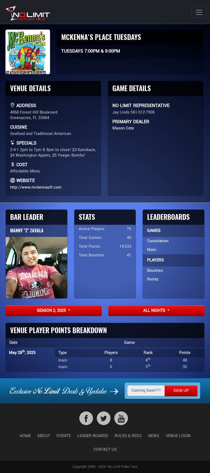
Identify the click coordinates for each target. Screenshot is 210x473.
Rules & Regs (128, 436)
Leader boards (92, 436)
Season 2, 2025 (52, 310)
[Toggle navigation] (199, 12)
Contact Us (105, 449)
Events (64, 436)
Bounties (155, 270)
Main (151, 250)
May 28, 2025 (22, 353)
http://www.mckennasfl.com (36, 187)
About (43, 436)
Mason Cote (123, 128)
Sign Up (181, 391)
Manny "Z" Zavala (26, 230)
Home (25, 436)
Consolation (157, 241)
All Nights (154, 310)
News (153, 436)
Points (153, 279)
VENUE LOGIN (178, 436)
